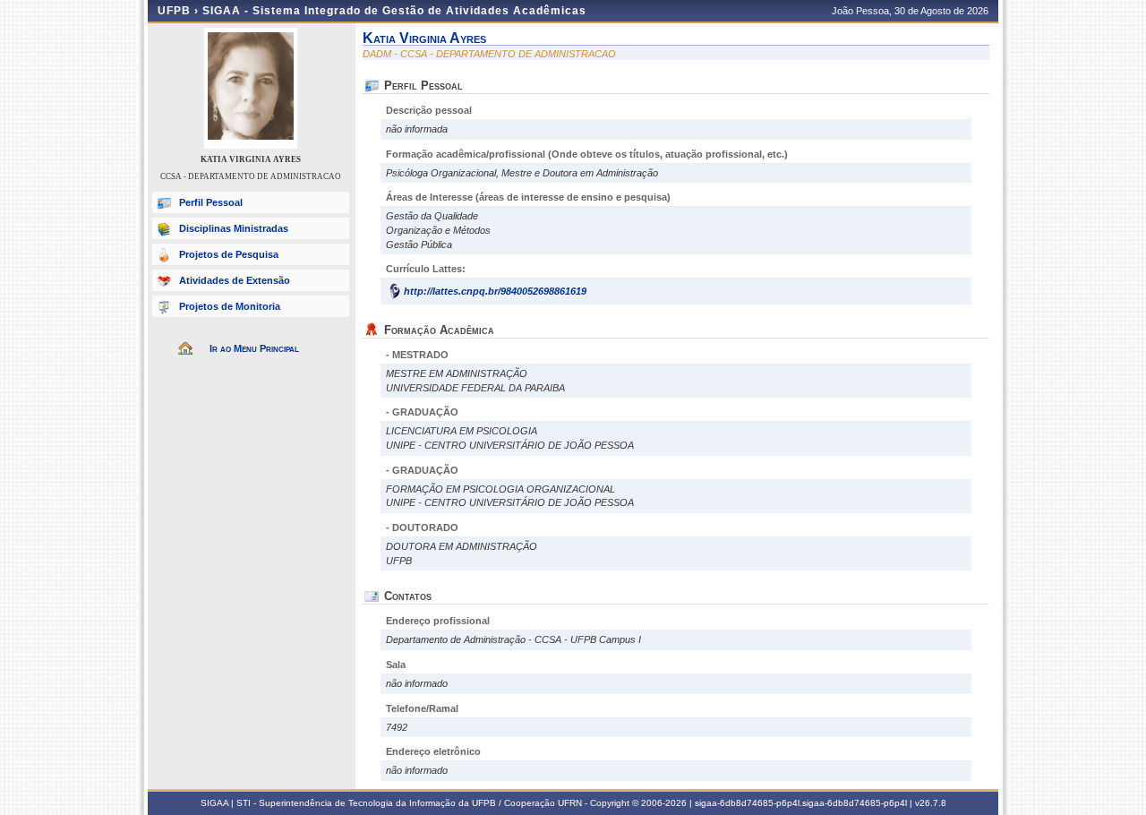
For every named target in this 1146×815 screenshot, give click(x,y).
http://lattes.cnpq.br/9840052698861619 (495, 291)
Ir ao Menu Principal (254, 348)
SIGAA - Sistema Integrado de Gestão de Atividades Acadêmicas (394, 10)
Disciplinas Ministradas (233, 228)
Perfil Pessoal (211, 202)
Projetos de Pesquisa (228, 254)
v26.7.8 (930, 803)
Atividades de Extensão (234, 280)
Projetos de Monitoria (229, 306)
